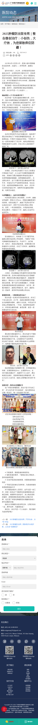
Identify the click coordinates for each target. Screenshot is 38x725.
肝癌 (28, 671)
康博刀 (10, 689)
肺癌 (28, 669)
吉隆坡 (7, 603)
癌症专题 (10, 669)
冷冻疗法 (10, 687)
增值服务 (28, 689)
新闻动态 (10, 673)
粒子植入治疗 (10, 694)
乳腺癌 (28, 673)
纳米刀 (10, 693)
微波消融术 (10, 691)
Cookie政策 (25, 706)
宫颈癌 (28, 677)
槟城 (17, 603)
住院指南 (28, 685)
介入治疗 (10, 685)
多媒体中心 (10, 671)
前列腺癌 (28, 678)
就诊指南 (28, 691)
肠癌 (28, 675)
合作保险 (28, 687)
